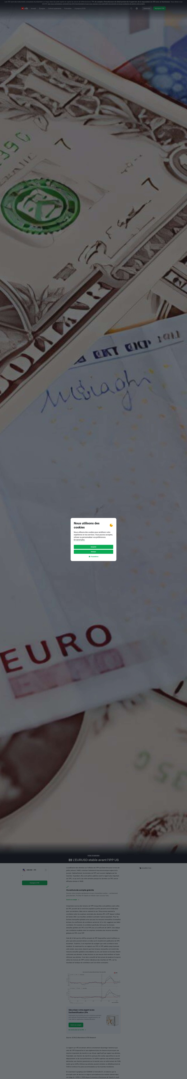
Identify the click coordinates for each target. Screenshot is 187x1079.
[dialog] (93, 539)
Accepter (93, 547)
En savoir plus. (79, 540)
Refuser (93, 552)
